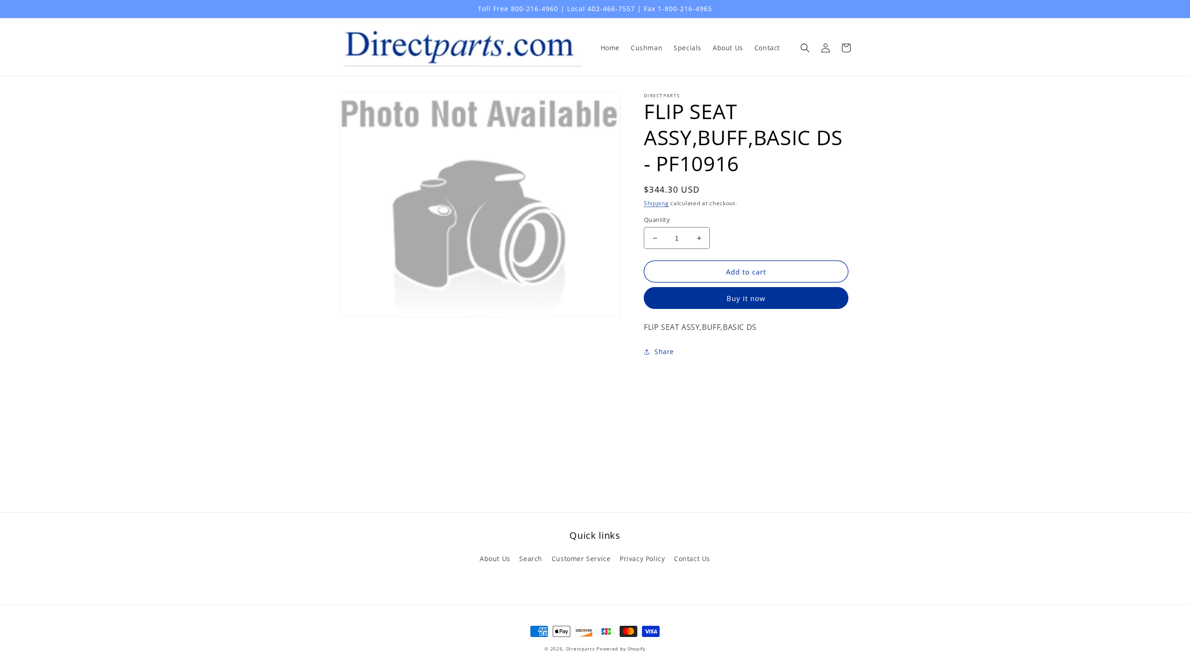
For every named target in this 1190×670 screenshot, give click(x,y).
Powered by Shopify (621, 648)
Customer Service (581, 558)
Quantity (657, 219)
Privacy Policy (642, 558)
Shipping (656, 203)
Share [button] (664, 351)
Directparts (580, 648)
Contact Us (692, 558)
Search (530, 558)
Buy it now (746, 298)
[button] (805, 48)
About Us (495, 558)
